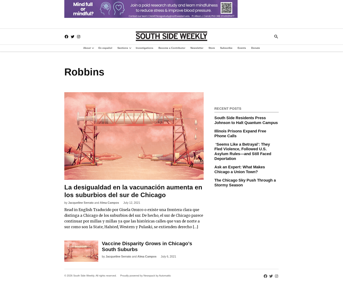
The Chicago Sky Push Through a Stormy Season (245, 182)
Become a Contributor (171, 47)
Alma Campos (109, 202)
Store (211, 47)
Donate (255, 47)
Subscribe (226, 47)
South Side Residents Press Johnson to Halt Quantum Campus (246, 120)
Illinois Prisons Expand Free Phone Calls (240, 133)
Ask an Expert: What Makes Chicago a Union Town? (239, 169)
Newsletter (196, 47)
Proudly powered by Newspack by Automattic (145, 275)
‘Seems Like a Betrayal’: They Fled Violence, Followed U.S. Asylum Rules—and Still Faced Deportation (242, 151)
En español (105, 47)
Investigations (144, 47)
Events (242, 47)
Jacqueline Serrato (81, 202)
